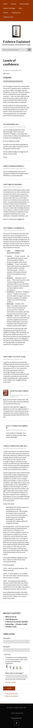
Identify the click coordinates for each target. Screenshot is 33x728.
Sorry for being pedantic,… (14, 166)
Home (5, 4)
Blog (20, 8)
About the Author (17, 713)
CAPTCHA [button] (7, 654)
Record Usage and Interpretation (13, 81)
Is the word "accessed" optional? (16, 622)
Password (6, 646)
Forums (5, 12)
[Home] (16, 31)
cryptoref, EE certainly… (13, 184)
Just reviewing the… (11, 124)
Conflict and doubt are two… (15, 446)
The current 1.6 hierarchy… (14, 228)
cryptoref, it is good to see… (14, 356)
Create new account (11, 693)
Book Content (24, 4)
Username (6, 638)
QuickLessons (16, 12)
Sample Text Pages (9, 8)
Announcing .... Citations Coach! (16, 624)
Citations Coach (8, 17)
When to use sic (10, 617)
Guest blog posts (11, 619)
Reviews (13, 4)
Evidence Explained (16, 41)
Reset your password (11, 696)
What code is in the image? (14, 673)
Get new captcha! (10, 682)
